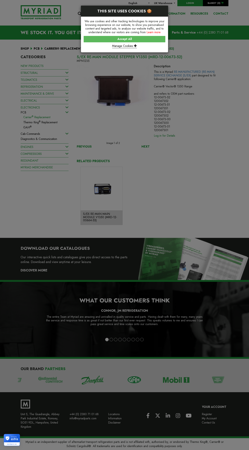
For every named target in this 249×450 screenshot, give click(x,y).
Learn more (154, 32)
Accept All (124, 39)
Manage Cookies (123, 46)
